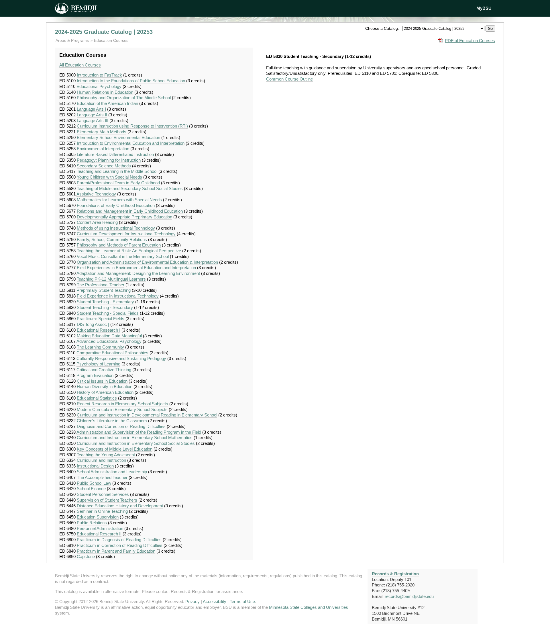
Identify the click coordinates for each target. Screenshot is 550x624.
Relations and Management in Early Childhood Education (130, 211)
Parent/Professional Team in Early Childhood (118, 182)
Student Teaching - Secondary (105, 307)
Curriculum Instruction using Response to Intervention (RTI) (132, 126)
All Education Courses (80, 64)
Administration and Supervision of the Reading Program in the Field (138, 432)
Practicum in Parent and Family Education (116, 551)
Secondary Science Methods (104, 165)
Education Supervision (98, 517)
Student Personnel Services (103, 494)
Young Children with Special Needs (109, 177)
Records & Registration (395, 573)
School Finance (91, 488)
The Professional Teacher (100, 284)
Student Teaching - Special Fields (108, 313)
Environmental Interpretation (103, 148)
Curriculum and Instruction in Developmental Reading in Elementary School (147, 414)
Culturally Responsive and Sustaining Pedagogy (121, 358)
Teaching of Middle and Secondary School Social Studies (130, 188)
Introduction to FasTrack (99, 75)
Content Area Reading (97, 222)
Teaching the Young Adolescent (106, 454)
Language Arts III (92, 120)
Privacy (192, 601)
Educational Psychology (98, 86)
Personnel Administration (100, 528)
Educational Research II (99, 533)
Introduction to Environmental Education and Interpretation (130, 143)
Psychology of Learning (98, 363)
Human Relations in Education (105, 92)
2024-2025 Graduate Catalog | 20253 (104, 32)
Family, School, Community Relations (112, 239)
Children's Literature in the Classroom (112, 420)
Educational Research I (98, 330)
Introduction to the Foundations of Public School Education (131, 80)
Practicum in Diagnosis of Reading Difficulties (119, 539)
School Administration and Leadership (112, 471)
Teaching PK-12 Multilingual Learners (111, 279)
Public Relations (92, 522)
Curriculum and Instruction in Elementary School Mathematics (134, 437)
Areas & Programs (73, 40)
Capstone (86, 556)
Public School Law (94, 483)
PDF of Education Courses (470, 40)
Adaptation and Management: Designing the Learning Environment (138, 273)
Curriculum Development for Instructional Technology (126, 233)
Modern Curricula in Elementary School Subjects (122, 409)
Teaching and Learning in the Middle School (117, 171)
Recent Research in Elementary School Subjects (122, 403)
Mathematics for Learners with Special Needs (119, 199)
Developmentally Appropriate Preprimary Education (124, 216)
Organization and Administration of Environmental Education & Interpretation (147, 262)
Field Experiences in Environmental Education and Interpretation (136, 267)
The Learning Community (100, 347)
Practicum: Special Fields (100, 318)
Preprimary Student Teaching (103, 290)
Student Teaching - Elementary (105, 301)
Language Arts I (91, 109)
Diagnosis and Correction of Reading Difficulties (121, 426)
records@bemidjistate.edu (409, 596)
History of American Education (105, 392)
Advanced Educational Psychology (109, 341)
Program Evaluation (94, 375)
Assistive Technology (96, 193)
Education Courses (111, 40)
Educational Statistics (97, 398)
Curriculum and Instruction (101, 460)
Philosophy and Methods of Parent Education (119, 244)
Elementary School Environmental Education (118, 137)
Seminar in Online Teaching (102, 511)
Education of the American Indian (107, 103)
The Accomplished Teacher (102, 477)
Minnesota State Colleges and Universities (308, 607)
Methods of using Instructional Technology (116, 228)
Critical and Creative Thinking (103, 369)
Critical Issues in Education (102, 381)
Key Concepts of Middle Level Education (114, 449)
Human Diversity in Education (104, 386)
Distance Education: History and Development (120, 505)
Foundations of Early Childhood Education (116, 205)
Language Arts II (92, 114)
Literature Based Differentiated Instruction (115, 154)
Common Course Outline (289, 79)
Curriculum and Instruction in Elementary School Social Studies (136, 443)
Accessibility (214, 601)
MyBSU (484, 8)
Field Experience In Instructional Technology (118, 296)
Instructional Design (95, 465)
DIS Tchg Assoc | (93, 324)
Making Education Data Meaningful (109, 335)
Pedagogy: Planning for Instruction (109, 160)
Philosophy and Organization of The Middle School (124, 97)
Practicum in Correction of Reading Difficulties (119, 545)
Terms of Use (242, 601)
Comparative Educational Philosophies (112, 352)
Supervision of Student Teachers (107, 500)
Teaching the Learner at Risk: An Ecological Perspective (129, 250)
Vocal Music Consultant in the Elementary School (123, 256)
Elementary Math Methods (101, 131)
